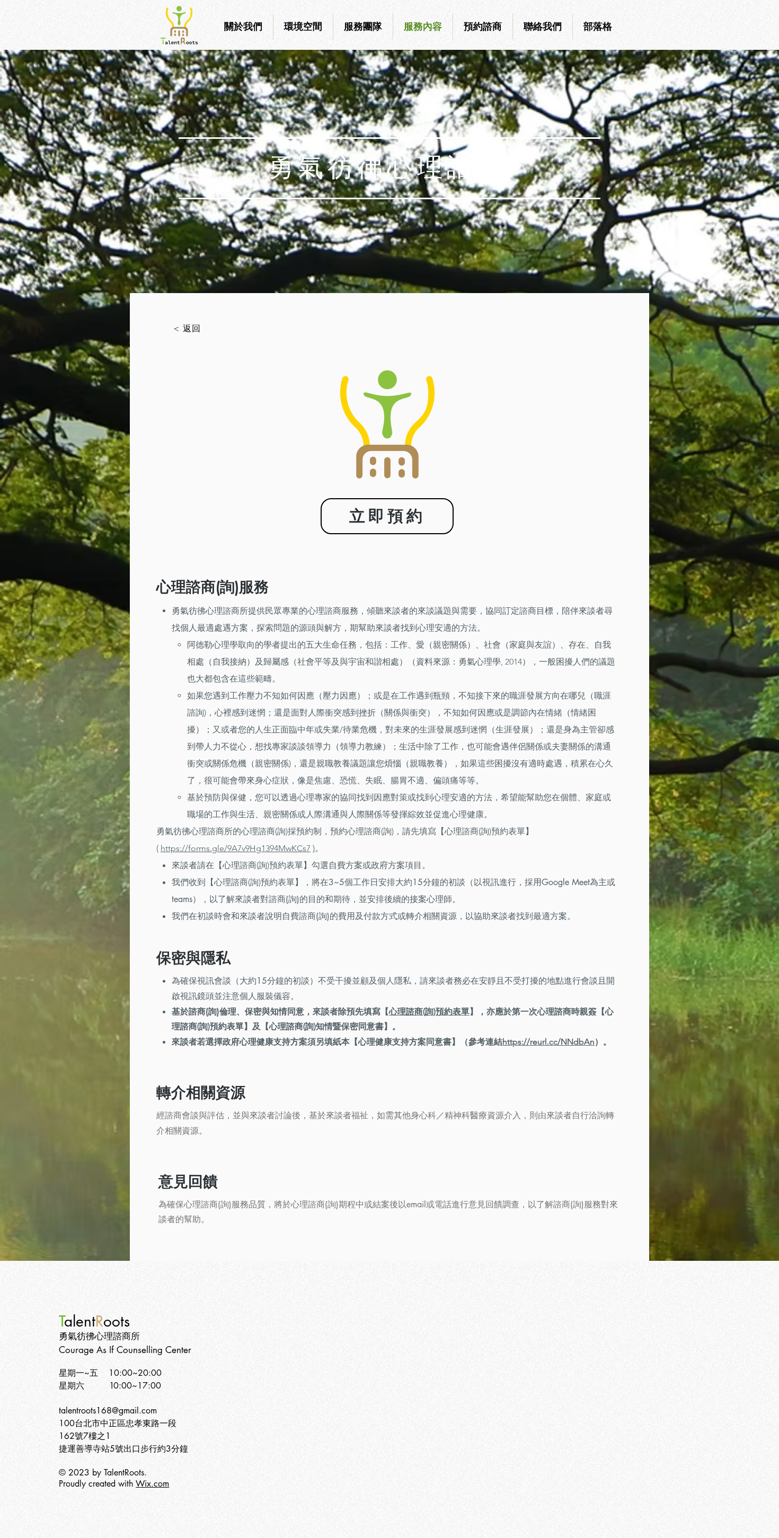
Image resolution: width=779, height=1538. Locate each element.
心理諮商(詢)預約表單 (429, 1011)
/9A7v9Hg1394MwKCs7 (267, 848)
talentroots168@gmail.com (108, 1410)
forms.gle (206, 848)
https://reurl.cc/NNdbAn (548, 1042)
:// (184, 848)
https (170, 848)
